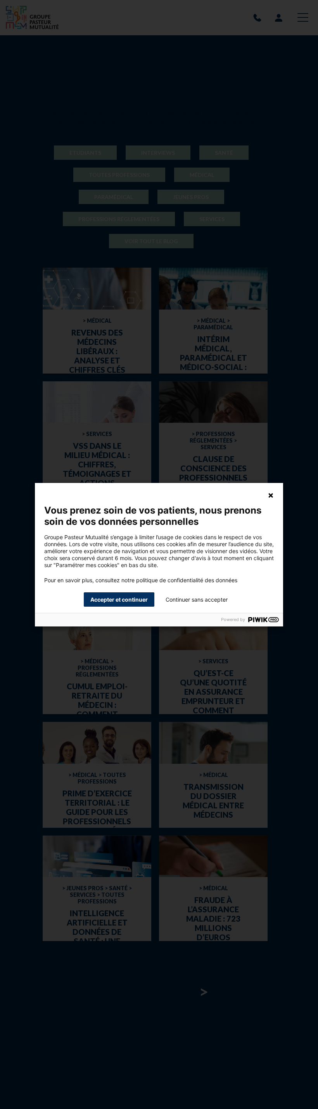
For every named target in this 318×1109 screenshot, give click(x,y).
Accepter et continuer (119, 599)
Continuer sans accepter (197, 599)
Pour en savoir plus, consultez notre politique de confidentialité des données (140, 580)
